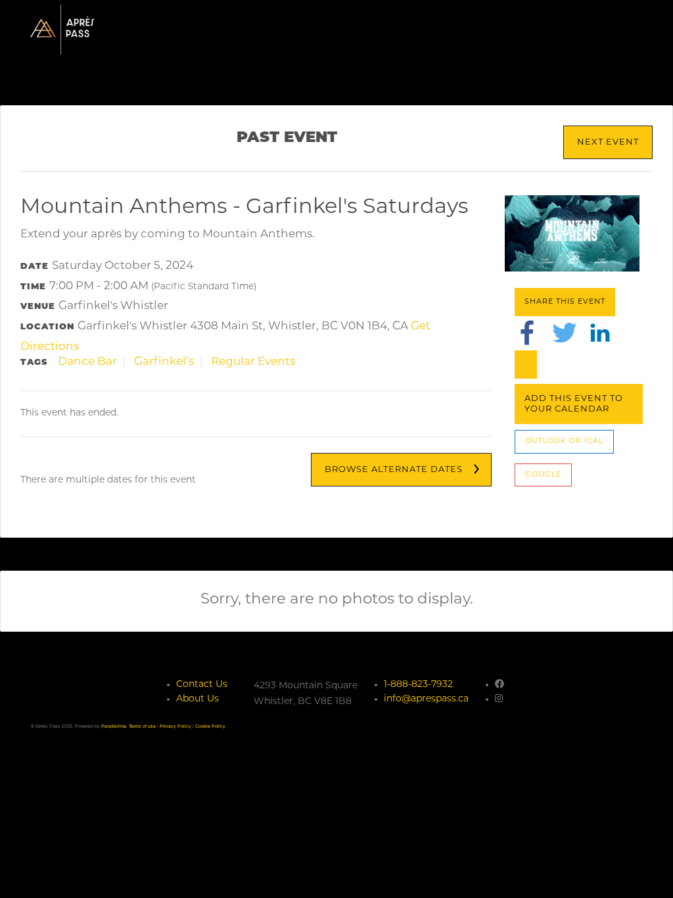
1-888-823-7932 (418, 685)
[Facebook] (527, 333)
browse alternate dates (394, 469)
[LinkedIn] (600, 333)
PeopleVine (113, 726)
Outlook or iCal (564, 441)
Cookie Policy (210, 726)
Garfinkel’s (164, 361)
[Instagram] (499, 699)
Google (543, 475)
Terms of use (142, 726)
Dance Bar (87, 361)
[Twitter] (564, 333)
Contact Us (201, 685)
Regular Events (253, 361)
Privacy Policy (175, 726)
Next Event (608, 142)
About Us (197, 699)
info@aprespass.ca (426, 699)
